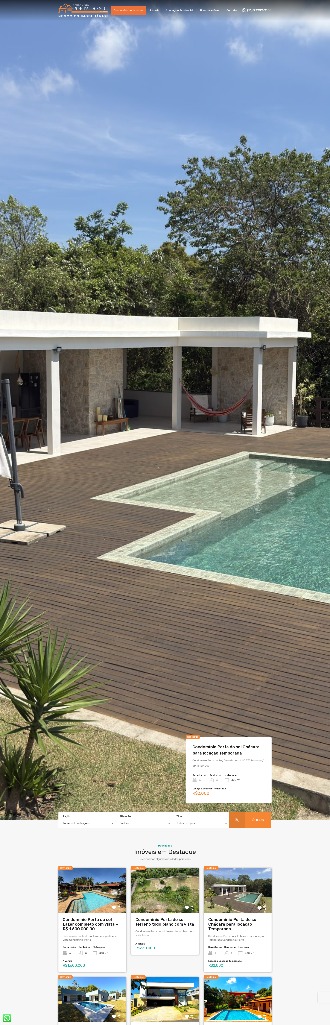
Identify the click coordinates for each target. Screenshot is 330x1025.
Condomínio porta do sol (128, 10)
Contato (232, 10)
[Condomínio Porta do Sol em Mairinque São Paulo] (83, 15)
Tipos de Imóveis (210, 10)
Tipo (179, 816)
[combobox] (86, 824)
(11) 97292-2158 (259, 10)
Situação (125, 816)
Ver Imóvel (92, 903)
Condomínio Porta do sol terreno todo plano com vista (164, 922)
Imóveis (154, 10)
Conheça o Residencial (179, 10)
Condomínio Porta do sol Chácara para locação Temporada (232, 924)
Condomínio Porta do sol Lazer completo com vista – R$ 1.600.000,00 (90, 924)
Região (67, 816)
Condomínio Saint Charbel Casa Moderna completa (224, 750)
